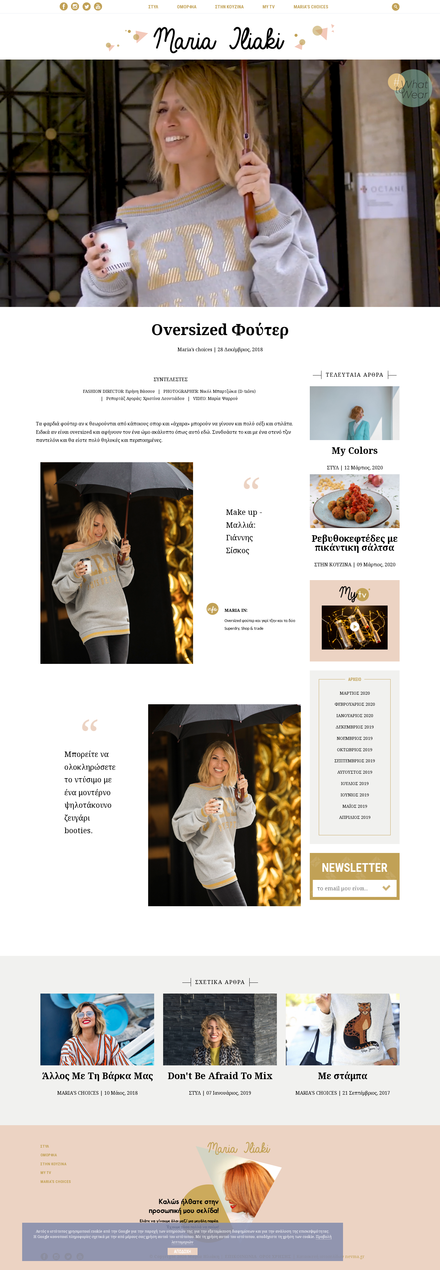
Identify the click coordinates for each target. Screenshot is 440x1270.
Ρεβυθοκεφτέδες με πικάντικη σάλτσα (355, 542)
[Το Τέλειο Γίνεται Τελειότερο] (355, 626)
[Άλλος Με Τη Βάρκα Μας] (97, 1029)
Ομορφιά (48, 1155)
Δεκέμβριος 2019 (355, 727)
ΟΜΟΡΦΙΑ (186, 7)
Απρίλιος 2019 (355, 817)
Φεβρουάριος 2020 (355, 704)
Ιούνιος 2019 (355, 795)
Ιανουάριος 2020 (354, 715)
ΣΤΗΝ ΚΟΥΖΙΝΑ (229, 7)
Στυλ (195, 1092)
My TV (45, 1172)
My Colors (355, 450)
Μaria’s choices (311, 7)
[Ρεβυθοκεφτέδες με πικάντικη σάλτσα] (355, 501)
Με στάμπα (343, 1076)
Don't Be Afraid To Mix (220, 1076)
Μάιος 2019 (354, 806)
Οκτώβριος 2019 (354, 749)
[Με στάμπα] (343, 1029)
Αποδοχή (182, 1251)
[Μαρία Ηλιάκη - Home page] (220, 38)
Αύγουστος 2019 (354, 772)
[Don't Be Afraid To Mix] (220, 1029)
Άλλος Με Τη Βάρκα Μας (97, 1076)
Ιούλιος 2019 (355, 783)
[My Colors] (355, 413)
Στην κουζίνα (53, 1164)
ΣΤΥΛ (153, 7)
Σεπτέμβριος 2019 (354, 760)
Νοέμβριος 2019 (355, 738)
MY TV (269, 7)
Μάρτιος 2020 (355, 693)
